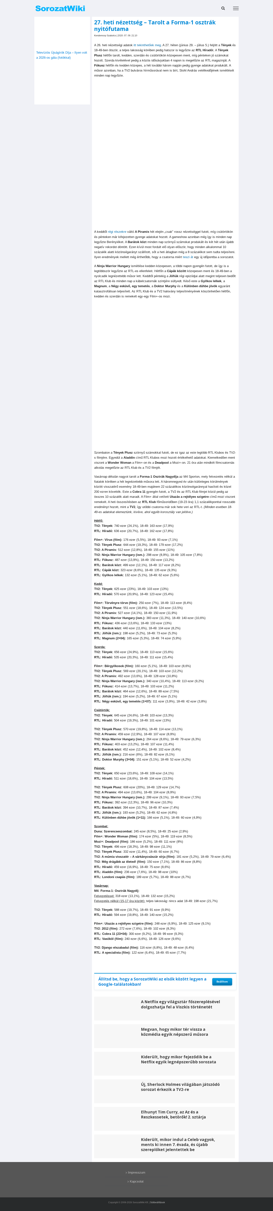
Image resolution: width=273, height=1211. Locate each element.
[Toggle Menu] (236, 8)
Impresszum (136, 1172)
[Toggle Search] (223, 8)
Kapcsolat (137, 1181)
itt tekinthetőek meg (147, 45)
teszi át (188, 257)
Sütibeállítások (157, 1202)
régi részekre (117, 232)
